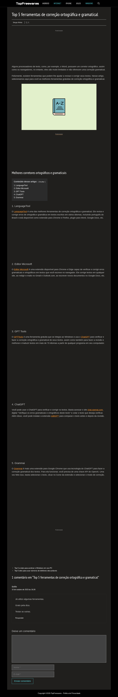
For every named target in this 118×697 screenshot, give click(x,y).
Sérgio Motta (17, 22)
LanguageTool (20, 211)
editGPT (55, 416)
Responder (19, 618)
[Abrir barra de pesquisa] (98, 3)
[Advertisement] (59, 48)
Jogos (78, 3)
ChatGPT (85, 337)
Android (45, 3)
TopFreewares (27, 3)
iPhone (69, 3)
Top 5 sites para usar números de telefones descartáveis (36, 571)
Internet (57, 3)
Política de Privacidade (71, 693)
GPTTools (18, 337)
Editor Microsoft (21, 269)
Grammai (18, 468)
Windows (89, 3)
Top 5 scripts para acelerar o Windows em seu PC (33, 568)
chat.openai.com (95, 410)
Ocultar (41, 182)
